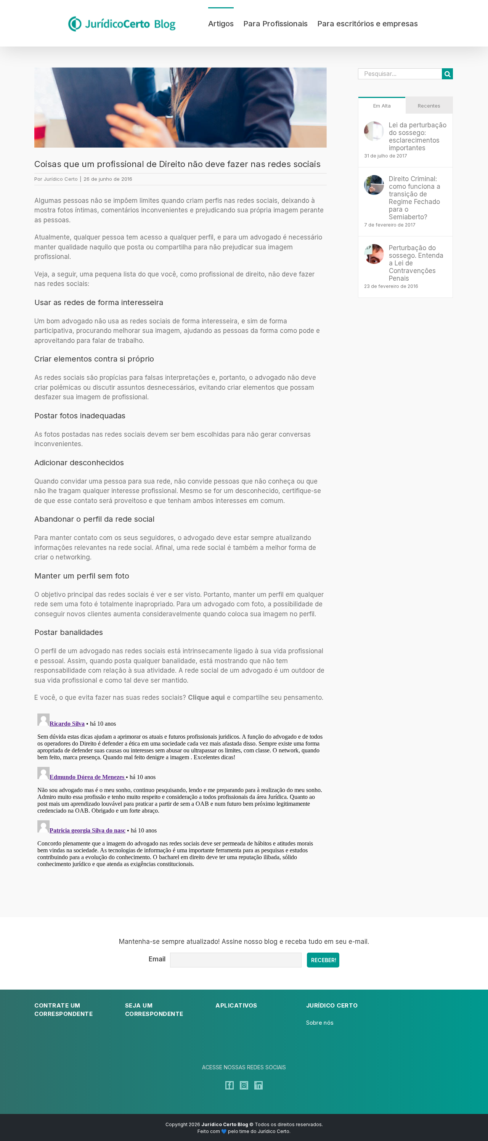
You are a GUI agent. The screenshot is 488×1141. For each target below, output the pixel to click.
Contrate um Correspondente (63, 1010)
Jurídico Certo (61, 179)
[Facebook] (229, 1085)
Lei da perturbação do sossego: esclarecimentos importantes (417, 136)
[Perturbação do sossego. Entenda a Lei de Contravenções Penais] (374, 248)
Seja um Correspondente (154, 1010)
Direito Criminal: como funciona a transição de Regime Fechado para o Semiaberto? (414, 198)
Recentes (429, 106)
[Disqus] (180, 805)
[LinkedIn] (258, 1085)
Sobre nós (320, 1022)
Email (157, 959)
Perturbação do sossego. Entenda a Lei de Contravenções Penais (416, 263)
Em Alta (382, 106)
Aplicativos (236, 1005)
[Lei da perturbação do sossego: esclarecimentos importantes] (374, 126)
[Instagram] (244, 1085)
